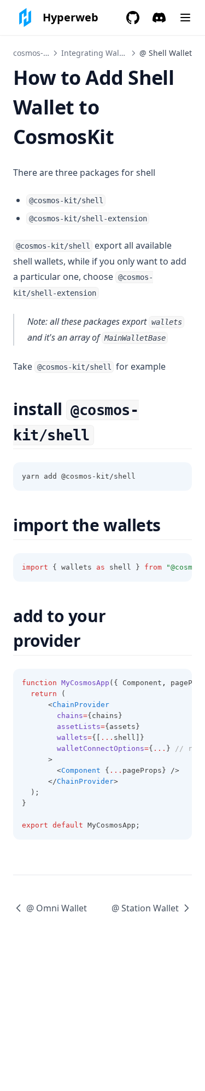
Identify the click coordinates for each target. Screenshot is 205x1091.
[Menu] (185, 17)
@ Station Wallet (145, 908)
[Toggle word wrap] (177, 476)
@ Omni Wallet (56, 908)
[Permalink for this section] (103, 434)
